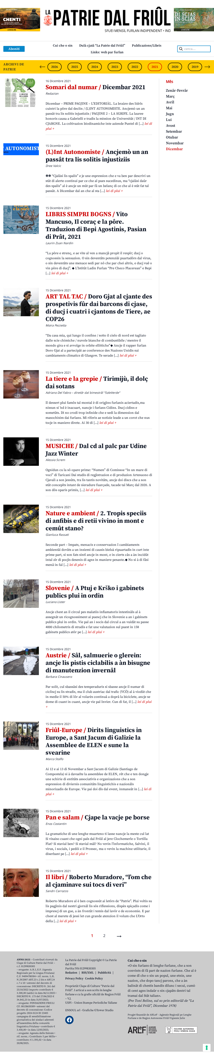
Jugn (170, 114)
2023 (114, 67)
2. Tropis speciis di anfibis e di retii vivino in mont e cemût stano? (96, 520)
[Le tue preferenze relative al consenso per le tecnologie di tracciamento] (207, 1048)
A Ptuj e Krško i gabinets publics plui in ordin (95, 592)
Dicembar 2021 (95, 87)
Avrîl (170, 102)
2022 (134, 67)
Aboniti (14, 49)
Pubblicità (104, 973)
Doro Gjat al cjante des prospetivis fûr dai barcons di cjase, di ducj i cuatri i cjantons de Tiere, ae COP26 (99, 308)
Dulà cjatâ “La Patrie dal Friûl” (102, 45)
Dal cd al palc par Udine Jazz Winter (96, 450)
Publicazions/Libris (146, 45)
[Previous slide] (42, 66)
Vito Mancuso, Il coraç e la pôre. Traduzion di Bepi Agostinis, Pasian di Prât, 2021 (96, 225)
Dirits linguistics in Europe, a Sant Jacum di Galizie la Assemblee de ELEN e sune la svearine (94, 741)
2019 (195, 67)
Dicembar (174, 149)
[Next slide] (207, 66)
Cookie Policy (94, 978)
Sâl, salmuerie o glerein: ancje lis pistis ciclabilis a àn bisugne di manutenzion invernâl (98, 662)
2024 (94, 67)
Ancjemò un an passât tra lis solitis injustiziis (97, 156)
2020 (175, 67)
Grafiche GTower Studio (97, 1010)
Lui (169, 119)
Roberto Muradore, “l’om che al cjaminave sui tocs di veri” (99, 881)
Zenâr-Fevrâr (177, 90)
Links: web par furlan (107, 52)
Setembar (174, 131)
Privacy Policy (74, 978)
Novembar (175, 143)
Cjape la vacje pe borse (98, 817)
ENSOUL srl (72, 1010)
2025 (74, 67)
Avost (170, 125)
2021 (155, 67)
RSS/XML (88, 973)
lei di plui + (114, 191)
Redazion (71, 973)
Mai (169, 108)
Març (170, 96)
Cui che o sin (63, 45)
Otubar (172, 137)
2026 (54, 67)
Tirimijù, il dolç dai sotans (97, 382)
